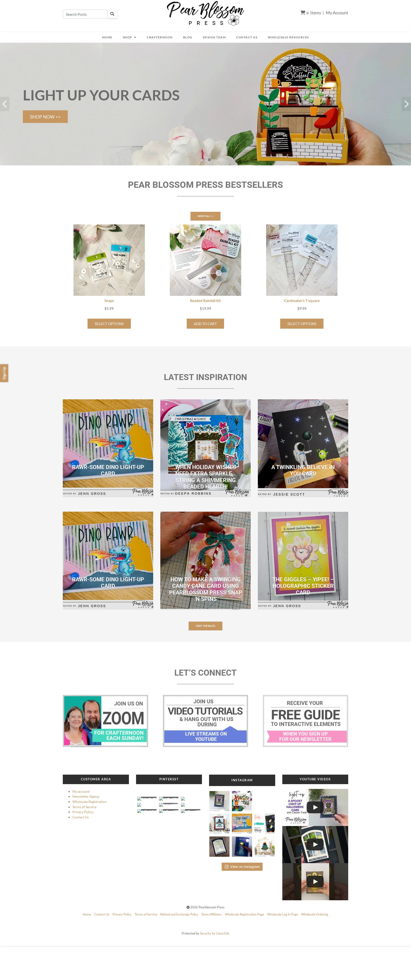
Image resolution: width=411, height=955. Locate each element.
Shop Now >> (45, 116)
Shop (127, 37)
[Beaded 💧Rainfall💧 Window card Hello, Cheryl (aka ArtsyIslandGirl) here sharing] (219, 845)
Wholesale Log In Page (282, 914)
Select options (109, 324)
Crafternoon (160, 37)
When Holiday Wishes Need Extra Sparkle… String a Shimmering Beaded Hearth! (205, 477)
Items (314, 12)
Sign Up (4, 373)
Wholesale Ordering (314, 914)
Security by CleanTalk (214, 933)
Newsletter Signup (85, 796)
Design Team (214, 37)
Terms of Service (84, 807)
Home (107, 37)
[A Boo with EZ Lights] (315, 881)
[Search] (112, 14)
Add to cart (205, 324)
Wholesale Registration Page (244, 914)
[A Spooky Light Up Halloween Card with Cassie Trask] (315, 807)
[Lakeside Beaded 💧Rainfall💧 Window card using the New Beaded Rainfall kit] (315, 844)
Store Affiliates (211, 914)
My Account (337, 12)
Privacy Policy (82, 812)
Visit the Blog (205, 625)
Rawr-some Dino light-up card (108, 470)
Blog (187, 37)
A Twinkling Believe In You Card (303, 470)
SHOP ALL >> (205, 216)
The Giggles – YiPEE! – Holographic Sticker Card (303, 586)
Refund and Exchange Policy (179, 914)
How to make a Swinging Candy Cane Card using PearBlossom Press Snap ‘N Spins (205, 589)
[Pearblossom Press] (205, 13)
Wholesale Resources (288, 37)
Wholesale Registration (89, 802)
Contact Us (246, 37)
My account (81, 791)
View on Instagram (245, 867)
